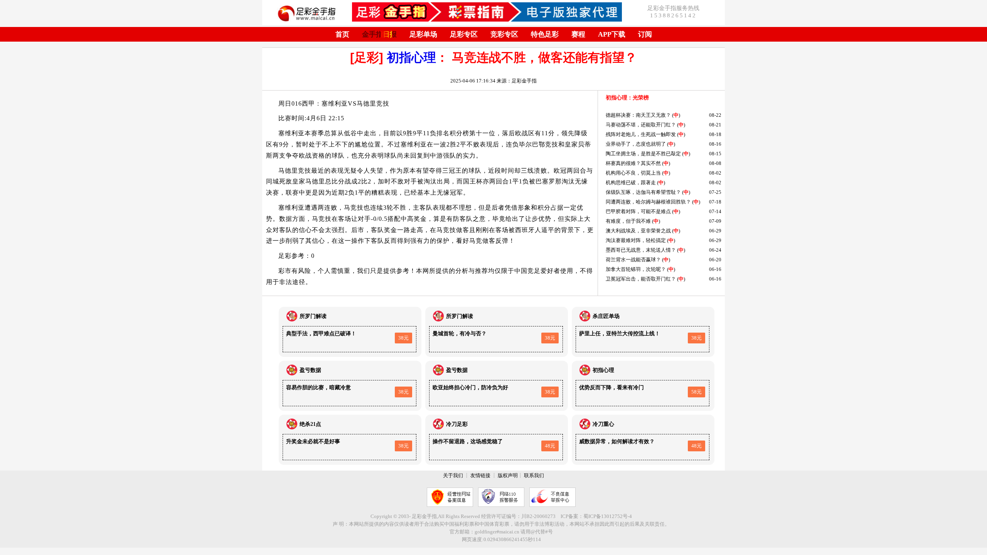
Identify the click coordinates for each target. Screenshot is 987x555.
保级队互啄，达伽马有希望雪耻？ (643, 192)
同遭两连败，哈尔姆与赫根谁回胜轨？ (648, 202)
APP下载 (611, 34)
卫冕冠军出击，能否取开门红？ (641, 279)
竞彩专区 (504, 34)
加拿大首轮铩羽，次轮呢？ (636, 269)
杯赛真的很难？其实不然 (633, 163)
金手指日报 (379, 34)
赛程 (578, 34)
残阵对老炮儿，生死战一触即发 (641, 134)
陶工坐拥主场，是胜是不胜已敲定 (643, 153)
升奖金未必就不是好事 (313, 441)
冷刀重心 (603, 424)
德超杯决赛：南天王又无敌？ (638, 115)
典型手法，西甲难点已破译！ (321, 333)
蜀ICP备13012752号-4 (607, 516)
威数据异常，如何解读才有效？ (617, 441)
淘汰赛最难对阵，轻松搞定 (636, 240)
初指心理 (411, 57)
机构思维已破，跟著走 (631, 182)
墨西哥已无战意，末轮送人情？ (641, 250)
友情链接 (480, 475)
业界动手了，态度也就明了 (636, 144)
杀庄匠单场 (606, 316)
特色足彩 (545, 34)
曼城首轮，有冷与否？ (460, 333)
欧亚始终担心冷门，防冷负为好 (470, 387)
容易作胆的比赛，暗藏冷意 (318, 387)
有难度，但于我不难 (628, 221)
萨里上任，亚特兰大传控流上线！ (619, 333)
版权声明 (508, 475)
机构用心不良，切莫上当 (633, 173)
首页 (342, 34)
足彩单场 (423, 34)
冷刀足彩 (457, 424)
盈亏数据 (310, 370)
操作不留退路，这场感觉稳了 (468, 441)
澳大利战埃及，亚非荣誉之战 (638, 231)
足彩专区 (464, 34)
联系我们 (534, 475)
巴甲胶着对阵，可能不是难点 (638, 211)
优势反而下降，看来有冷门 (611, 387)
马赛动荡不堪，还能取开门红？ (641, 125)
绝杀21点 (310, 424)
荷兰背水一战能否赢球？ (633, 259)
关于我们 (453, 475)
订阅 (645, 34)
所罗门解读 (313, 316)
